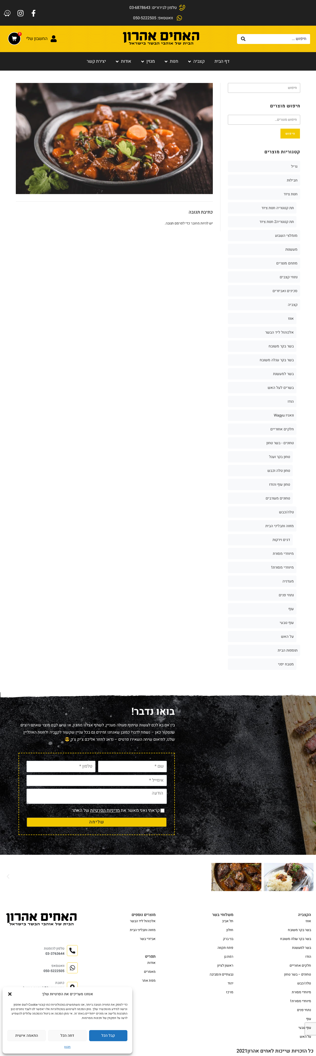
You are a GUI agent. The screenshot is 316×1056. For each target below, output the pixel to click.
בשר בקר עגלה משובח (277, 360)
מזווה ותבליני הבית (279, 526)
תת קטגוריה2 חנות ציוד (276, 221)
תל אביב (227, 921)
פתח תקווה (225, 947)
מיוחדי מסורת (283, 553)
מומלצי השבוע (286, 235)
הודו (291, 401)
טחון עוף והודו (279, 484)
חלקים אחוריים (282, 429)
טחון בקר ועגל (279, 456)
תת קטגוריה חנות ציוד (277, 208)
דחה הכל (67, 1035)
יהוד (230, 983)
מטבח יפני (286, 664)
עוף (291, 609)
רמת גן (228, 956)
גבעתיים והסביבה (221, 974)
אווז (291, 318)
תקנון (67, 1047)
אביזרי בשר (148, 938)
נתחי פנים (286, 595)
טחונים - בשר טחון (280, 443)
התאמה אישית (26, 1035)
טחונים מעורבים (278, 498)
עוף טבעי (287, 622)
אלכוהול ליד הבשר (279, 332)
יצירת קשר (96, 61)
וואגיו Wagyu (284, 415)
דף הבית (222, 61)
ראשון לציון (225, 965)
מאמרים (150, 971)
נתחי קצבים (288, 277)
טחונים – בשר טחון (297, 974)
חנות (174, 61)
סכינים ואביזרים (285, 291)
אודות (126, 61)
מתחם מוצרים (286, 263)
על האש (287, 636)
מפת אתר (149, 980)
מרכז (229, 992)
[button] (9, 994)
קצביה (199, 61)
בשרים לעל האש (281, 387)
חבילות (292, 180)
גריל (294, 166)
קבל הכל (108, 1035)
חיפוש (290, 133)
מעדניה (288, 581)
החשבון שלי (37, 38)
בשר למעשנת (283, 374)
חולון (229, 930)
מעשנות (291, 249)
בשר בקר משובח (281, 346)
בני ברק (228, 938)
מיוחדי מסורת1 (282, 567)
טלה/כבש (286, 512)
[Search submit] (243, 39)
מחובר (195, 223)
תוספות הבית (287, 650)
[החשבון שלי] (53, 38)
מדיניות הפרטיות (105, 810)
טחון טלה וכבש (278, 470)
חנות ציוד (290, 194)
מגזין (150, 61)
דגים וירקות (281, 539)
